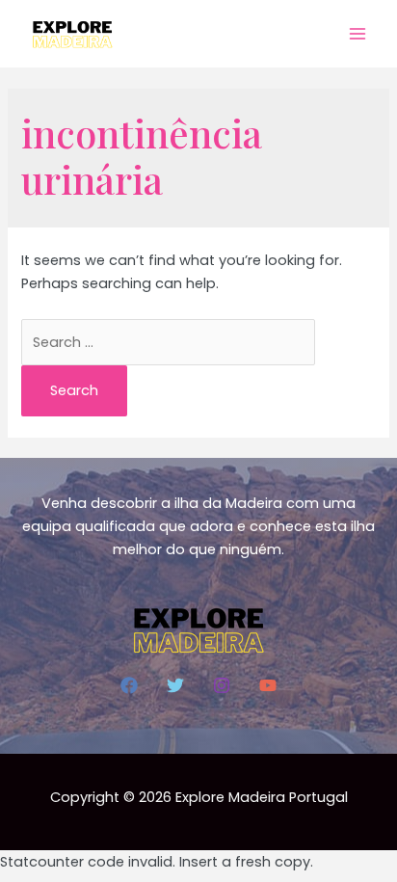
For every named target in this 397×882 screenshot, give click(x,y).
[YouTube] (268, 685)
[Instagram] (221, 685)
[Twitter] (175, 685)
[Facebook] (129, 685)
